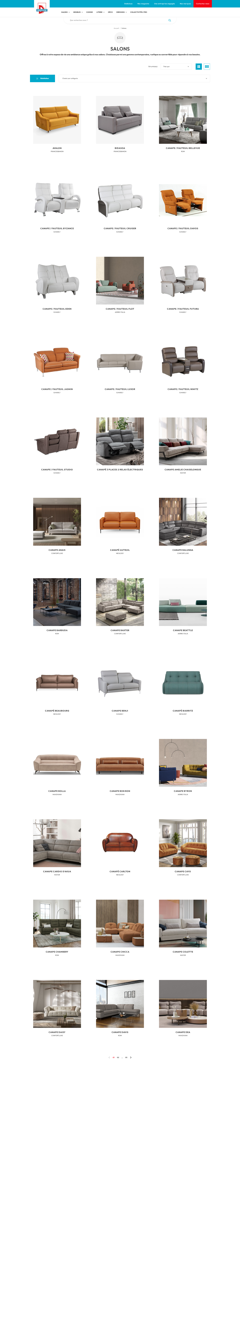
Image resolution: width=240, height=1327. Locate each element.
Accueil (116, 28)
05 (126, 1057)
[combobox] (134, 78)
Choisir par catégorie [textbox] (70, 78)
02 (118, 1057)
